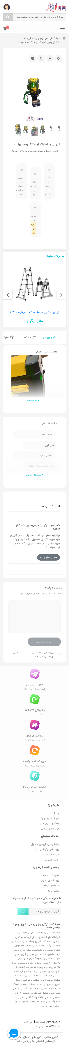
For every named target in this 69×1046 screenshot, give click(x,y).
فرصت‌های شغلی (50, 829)
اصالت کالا (34, 224)
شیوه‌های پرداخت (50, 886)
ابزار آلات (26, 38)
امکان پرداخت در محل (34, 188)
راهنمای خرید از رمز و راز (46, 867)
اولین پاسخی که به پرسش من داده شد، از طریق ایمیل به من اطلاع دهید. (34, 654)
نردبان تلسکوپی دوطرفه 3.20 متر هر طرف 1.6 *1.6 (34, 312)
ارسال (23, 911)
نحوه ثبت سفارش (50, 875)
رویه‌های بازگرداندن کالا (47, 849)
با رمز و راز (53, 805)
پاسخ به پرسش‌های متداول (45, 844)
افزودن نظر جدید (48, 557)
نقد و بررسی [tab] (50, 337)
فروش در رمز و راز (49, 818)
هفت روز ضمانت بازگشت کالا (21, 186)
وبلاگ (55, 813)
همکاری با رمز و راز (49, 824)
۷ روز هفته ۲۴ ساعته (48, 186)
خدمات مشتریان (50, 836)
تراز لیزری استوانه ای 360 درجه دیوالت (36, 42)
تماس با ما (53, 891)
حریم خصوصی (51, 860)
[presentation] (61, 294)
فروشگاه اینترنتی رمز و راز (48, 38)
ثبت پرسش (44, 641)
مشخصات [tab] (26, 337)
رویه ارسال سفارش (49, 880)
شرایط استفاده (51, 855)
